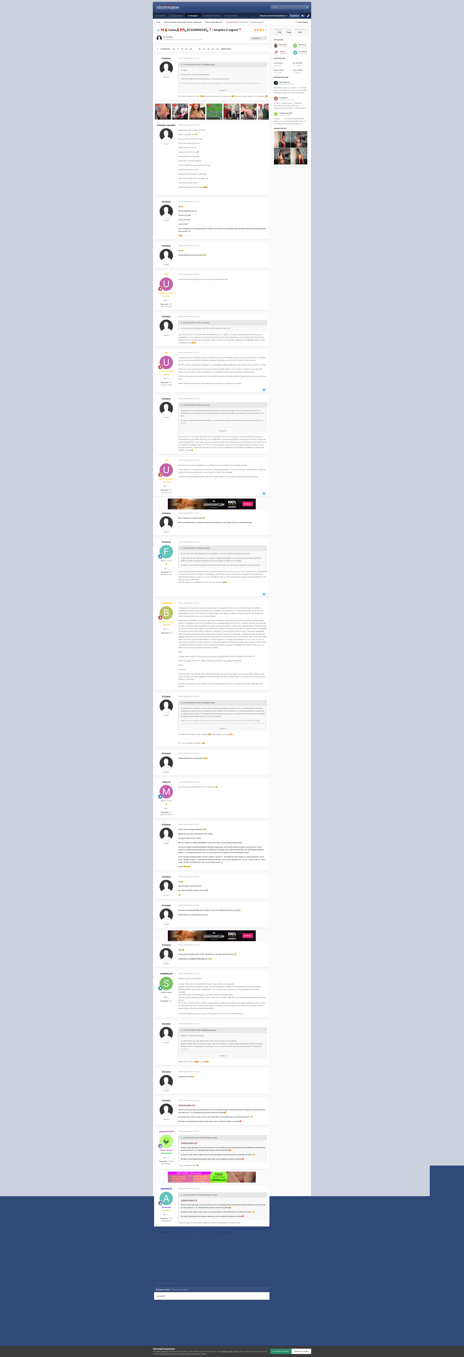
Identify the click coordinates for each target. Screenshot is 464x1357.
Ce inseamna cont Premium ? (169, 1319)
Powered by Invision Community (298, 1342)
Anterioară (165, 49)
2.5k (167, 1214)
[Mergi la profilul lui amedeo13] (166, 1198)
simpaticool (206, 1030)
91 (167, 808)
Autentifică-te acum (237, 1265)
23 (204, 49)
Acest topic (298, 7)
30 (167, 568)
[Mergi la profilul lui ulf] (166, 284)
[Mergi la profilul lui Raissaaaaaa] (295, 46)
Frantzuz (166, 542)
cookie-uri (164, 1351)
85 (167, 997)
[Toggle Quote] (182, 65)
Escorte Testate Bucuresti (192, 39)
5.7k (167, 1157)
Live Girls (161, 16)
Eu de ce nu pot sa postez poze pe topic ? (174, 1324)
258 (167, 629)
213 (167, 300)
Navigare (193, 16)
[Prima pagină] (157, 49)
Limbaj (157, 1342)
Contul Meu (162, 1312)
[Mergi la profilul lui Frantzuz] (166, 551)
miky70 (166, 782)
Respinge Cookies (301, 1351)
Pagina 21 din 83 (245, 49)
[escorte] (211, 504)
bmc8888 (205, 703)
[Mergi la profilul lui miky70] (166, 791)
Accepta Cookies (281, 1351)
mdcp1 (282, 52)
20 (191, 49)
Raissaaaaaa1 (284, 45)
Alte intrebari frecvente (166, 1326)
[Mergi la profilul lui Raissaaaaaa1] (276, 46)
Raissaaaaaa (207, 1138)
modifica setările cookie (229, 1351)
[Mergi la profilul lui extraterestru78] (166, 1141)
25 (213, 49)
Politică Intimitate (168, 1342)
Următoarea (226, 49)
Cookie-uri (206, 1342)
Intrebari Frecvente (212, 16)
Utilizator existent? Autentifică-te (273, 16)
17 (178, 49)
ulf (203, 323)
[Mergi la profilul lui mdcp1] (276, 53)
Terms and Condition (193, 1342)
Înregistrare (294, 16)
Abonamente (177, 16)
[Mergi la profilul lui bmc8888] (166, 613)
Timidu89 (205, 65)
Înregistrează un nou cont (186, 1268)
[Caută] (307, 7)
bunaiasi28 (161, 1296)
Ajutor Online (232, 16)
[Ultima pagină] (234, 49)
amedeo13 (303, 52)
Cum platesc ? (163, 1317)
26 (217, 49)
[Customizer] (303, 15)
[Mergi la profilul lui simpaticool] (166, 983)
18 (182, 49)
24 (208, 49)
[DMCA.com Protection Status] (267, 1308)
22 (199, 49)
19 (186, 49)
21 (195, 49)
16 (173, 49)
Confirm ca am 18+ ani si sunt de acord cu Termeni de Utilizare (183, 1354)
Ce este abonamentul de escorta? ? (171, 1321)
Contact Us (180, 1342)
